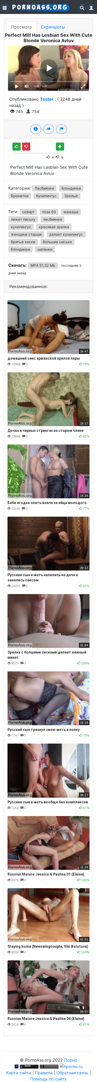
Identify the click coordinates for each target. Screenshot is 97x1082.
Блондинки (71, 188)
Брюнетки (19, 196)
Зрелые (71, 196)
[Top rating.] (29, 1066)
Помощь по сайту (48, 1078)
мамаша (71, 212)
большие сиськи (57, 242)
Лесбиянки (44, 188)
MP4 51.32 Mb (43, 265)
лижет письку (23, 219)
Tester (47, 99)
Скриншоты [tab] (53, 26)
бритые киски (23, 242)
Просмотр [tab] (21, 26)
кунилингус (21, 227)
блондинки (20, 249)
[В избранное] (60, 147)
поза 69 (49, 212)
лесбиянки (52, 219)
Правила (44, 1072)
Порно (70, 1060)
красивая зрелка (54, 227)
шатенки (45, 249)
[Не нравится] (26, 147)
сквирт (28, 212)
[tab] (35, 129)
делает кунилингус (66, 234)
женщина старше (26, 234)
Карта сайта (18, 1072)
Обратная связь (72, 1072)
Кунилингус (46, 196)
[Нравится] (16, 147)
